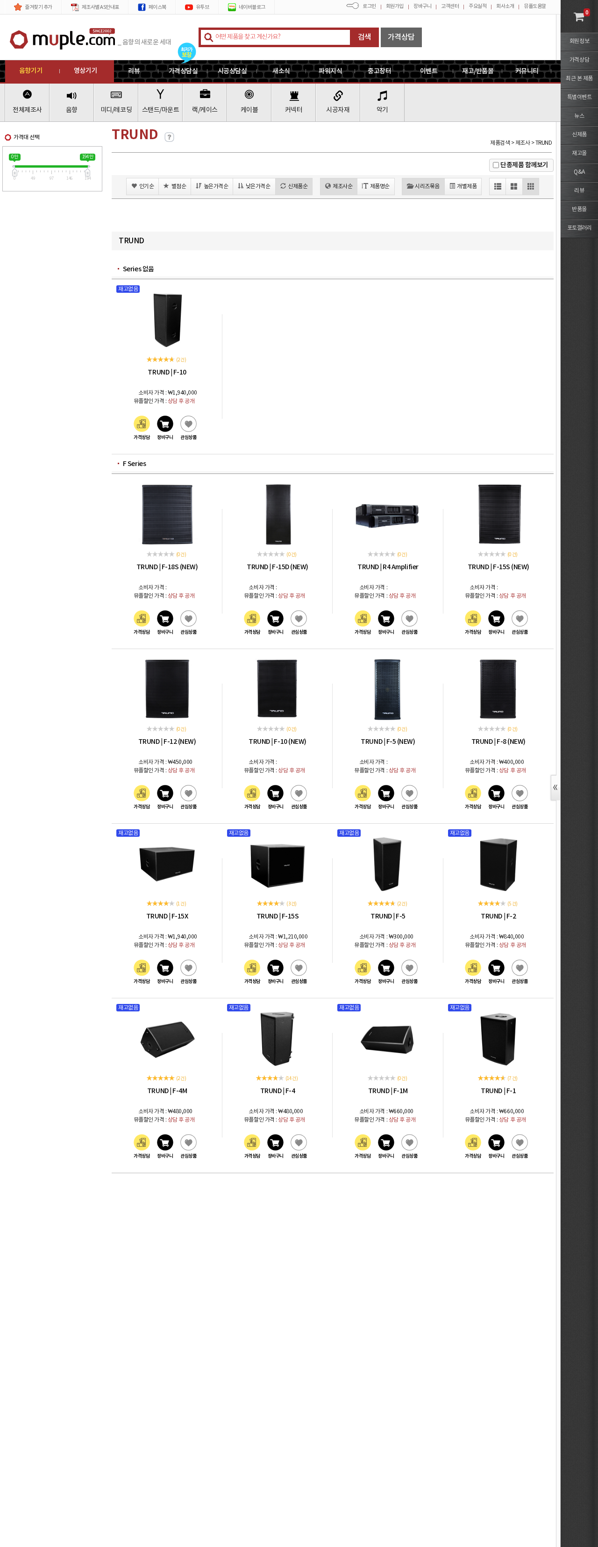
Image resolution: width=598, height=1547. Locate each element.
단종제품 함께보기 (524, 165)
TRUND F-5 (388, 916)
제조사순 (342, 187)
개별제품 (467, 187)
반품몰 (579, 209)
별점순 (178, 187)
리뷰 (579, 191)
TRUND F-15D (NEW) (277, 567)
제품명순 (380, 187)
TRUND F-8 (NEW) (498, 742)
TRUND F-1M (388, 1091)
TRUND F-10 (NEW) (277, 742)
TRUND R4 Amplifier (387, 567)
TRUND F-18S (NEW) (167, 567)
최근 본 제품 (579, 79)
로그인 (369, 6)
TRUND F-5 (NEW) (388, 742)
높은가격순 (216, 187)
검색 (364, 37)
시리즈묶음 (427, 187)
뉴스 (579, 116)
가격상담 (401, 37)
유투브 (202, 7)
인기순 (146, 187)
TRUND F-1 (498, 1091)
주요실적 (477, 6)
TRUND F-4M (167, 1091)
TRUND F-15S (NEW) (498, 567)
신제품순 (297, 187)
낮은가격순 (258, 187)
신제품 (579, 135)
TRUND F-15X (167, 916)
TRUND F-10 (167, 372)
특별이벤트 (579, 97)
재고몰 (579, 153)
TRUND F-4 (277, 1091)
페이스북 (157, 7)
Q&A (579, 172)
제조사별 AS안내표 (100, 7)
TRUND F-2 (498, 916)
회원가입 (395, 6)
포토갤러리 (579, 228)
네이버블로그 (252, 7)
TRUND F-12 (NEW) (167, 742)
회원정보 (579, 41)
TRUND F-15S (277, 916)
